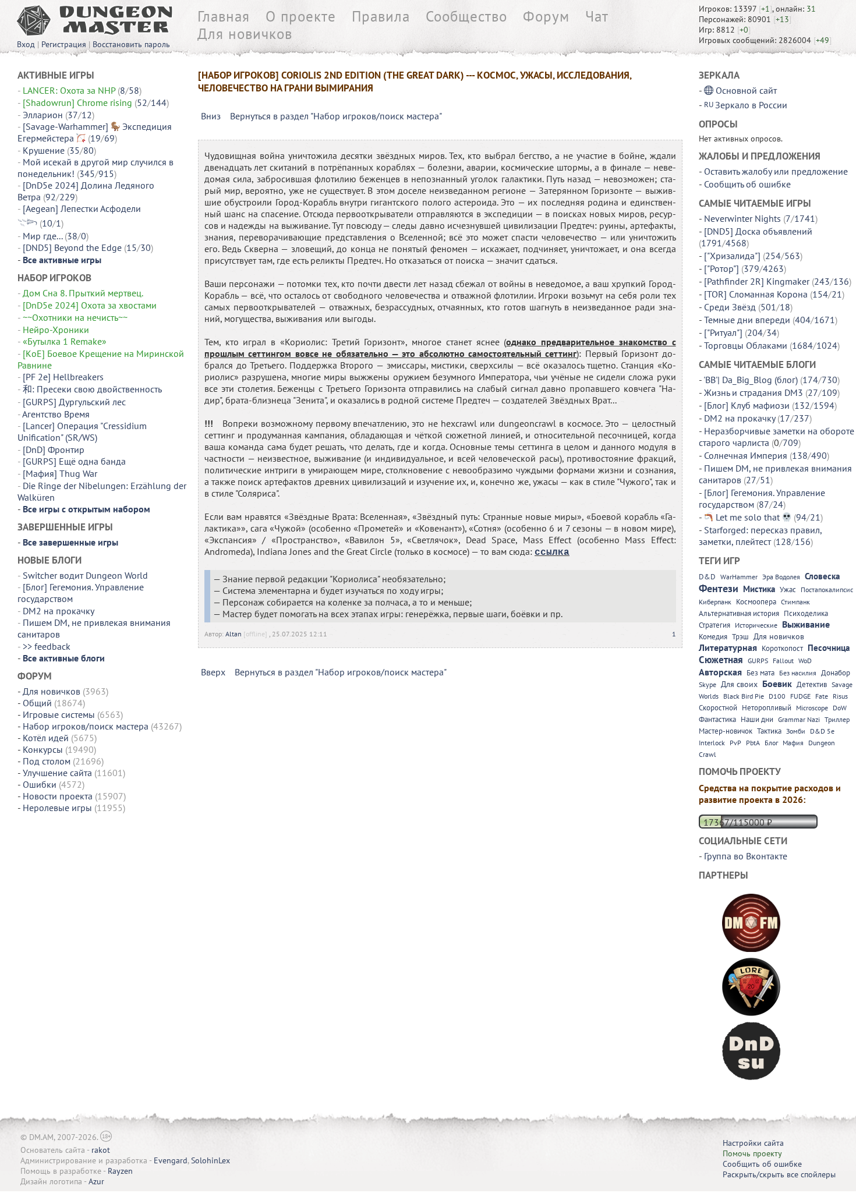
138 (800, 455)
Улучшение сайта (57, 772)
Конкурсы (43, 749)
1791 (711, 243)
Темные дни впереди (747, 319)
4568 (736, 243)
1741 (804, 218)
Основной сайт (746, 90)
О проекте (301, 16)
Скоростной (718, 708)
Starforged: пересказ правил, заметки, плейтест (760, 535)
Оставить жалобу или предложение (776, 171)
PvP (735, 742)
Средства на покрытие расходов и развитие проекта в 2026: (770, 793)
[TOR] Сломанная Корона (756, 294)
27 (813, 392)
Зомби (795, 731)
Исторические (756, 625)
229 (67, 197)
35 (74, 150)
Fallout (783, 660)
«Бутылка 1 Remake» (65, 341)
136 (841, 281)
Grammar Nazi (799, 719)
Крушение (44, 150)
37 (73, 115)
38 (72, 236)
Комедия (713, 637)
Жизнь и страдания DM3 (753, 392)
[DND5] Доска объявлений (758, 231)
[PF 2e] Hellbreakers (63, 377)
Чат (597, 16)
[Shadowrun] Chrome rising (77, 102)
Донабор (835, 673)
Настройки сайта (753, 1143)
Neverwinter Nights (742, 218)
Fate (821, 696)
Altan (233, 633)
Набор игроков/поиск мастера (85, 726)
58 (134, 90)
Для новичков (244, 34)
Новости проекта (58, 796)
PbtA (753, 742)
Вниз (211, 116)
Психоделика (806, 613)
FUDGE (800, 696)
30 (145, 247)
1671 (824, 319)
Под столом (46, 761)
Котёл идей (46, 738)
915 (106, 173)
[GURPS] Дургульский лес (74, 402)
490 (819, 455)
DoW (840, 707)
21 (837, 294)
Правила (381, 16)
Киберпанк (715, 601)
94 (801, 517)
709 (790, 442)
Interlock (712, 742)
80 (88, 150)
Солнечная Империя (745, 455)
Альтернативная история (739, 613)
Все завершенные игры (70, 542)
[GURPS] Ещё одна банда (74, 461)
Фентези (718, 588)
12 (87, 115)
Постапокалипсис (827, 589)
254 (773, 255)
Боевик (777, 683)
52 (142, 102)
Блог (771, 742)
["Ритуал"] (723, 332)
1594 (823, 405)
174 (810, 379)
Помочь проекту (752, 1153)
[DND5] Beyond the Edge (72, 247)
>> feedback (46, 646)
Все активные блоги (64, 658)
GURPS (758, 660)
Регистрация (63, 44)
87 (764, 504)
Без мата (760, 673)
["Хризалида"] (732, 255)
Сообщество (466, 16)
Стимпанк (795, 601)
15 (131, 247)
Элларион (43, 115)
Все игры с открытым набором (86, 509)
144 (159, 102)
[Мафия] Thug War (60, 473)
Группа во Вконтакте (745, 856)
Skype (707, 684)
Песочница (829, 647)
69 (109, 138)
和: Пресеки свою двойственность (92, 389)
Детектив (812, 684)
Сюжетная (721, 659)
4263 (773, 268)
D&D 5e (822, 731)
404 (803, 319)
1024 (826, 345)
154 (820, 294)
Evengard (171, 1160)
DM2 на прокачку (58, 611)
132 (802, 405)
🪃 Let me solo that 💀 (747, 517)
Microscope (812, 707)
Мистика (759, 588)
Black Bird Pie (743, 696)
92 (50, 197)
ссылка (552, 552)
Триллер (837, 719)
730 (829, 379)
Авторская (720, 672)
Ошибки (39, 784)
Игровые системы (59, 714)
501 (768, 307)
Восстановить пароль (131, 44)
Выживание (806, 624)
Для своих (739, 684)
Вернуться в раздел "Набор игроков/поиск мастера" (336, 116)
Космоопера (756, 602)
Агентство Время (56, 414)
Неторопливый (766, 708)
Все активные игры (62, 259)
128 (783, 541)
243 (822, 281)
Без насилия (797, 672)
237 (801, 418)
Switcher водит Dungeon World (85, 575)
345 (87, 173)
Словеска (822, 576)
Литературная (728, 647)
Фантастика (717, 719)
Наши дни (757, 719)
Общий (37, 703)
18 (785, 307)
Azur (96, 1181)
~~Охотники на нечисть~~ (75, 317)
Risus (840, 696)
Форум (546, 16)
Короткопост (782, 648)
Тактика (769, 731)
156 (803, 541)
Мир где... (42, 236)
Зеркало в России (751, 105)
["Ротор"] (721, 268)
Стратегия (714, 625)
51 (765, 480)
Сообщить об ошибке (747, 184)
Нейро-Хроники (56, 329)
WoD (805, 660)
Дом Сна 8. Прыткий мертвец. (84, 293)
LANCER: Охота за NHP (69, 90)
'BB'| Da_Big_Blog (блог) (750, 379)
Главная (223, 16)
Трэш (740, 637)
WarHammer (739, 576)
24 (778, 504)
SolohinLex (210, 1160)
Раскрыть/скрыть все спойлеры (779, 1174)
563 (792, 255)
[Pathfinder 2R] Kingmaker (756, 281)
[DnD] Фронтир (53, 449)
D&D (707, 577)
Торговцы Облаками (745, 345)
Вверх (213, 672)
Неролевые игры (57, 807)
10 (47, 223)
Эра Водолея (781, 576)
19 (95, 138)
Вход (26, 44)
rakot (100, 1150)
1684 (802, 345)
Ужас (788, 589)
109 (829, 392)
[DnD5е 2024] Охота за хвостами (90, 305)
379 (751, 268)
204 (755, 332)
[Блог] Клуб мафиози (747, 405)
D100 (777, 696)
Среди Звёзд (730, 307)
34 (771, 332)
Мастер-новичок (725, 731)
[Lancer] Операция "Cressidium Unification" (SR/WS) (82, 431)
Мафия (793, 742)
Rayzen (120, 1171)
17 (785, 418)
